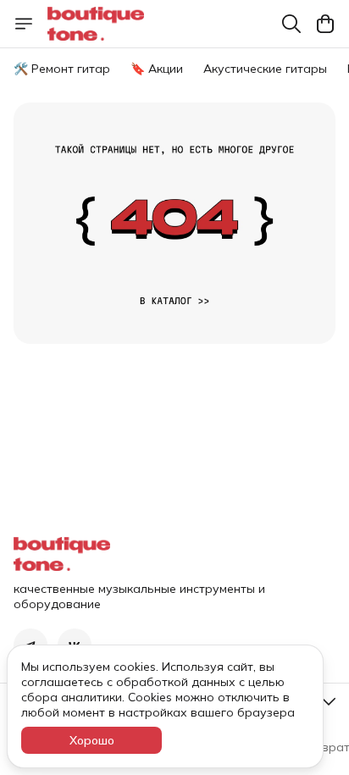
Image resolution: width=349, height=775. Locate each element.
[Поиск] (291, 24)
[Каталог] (24, 24)
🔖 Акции (156, 68)
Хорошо (91, 740)
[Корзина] (325, 24)
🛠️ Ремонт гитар (62, 68)
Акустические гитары (265, 68)
